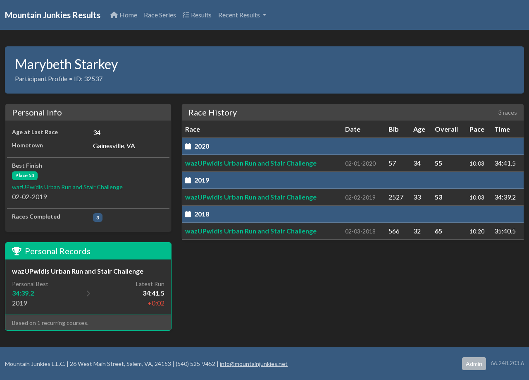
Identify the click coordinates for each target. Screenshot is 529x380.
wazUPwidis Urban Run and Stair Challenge (67, 186)
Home (128, 15)
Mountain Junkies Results (52, 15)
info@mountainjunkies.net (254, 363)
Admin (474, 363)
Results (201, 15)
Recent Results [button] (239, 15)
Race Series (160, 15)
